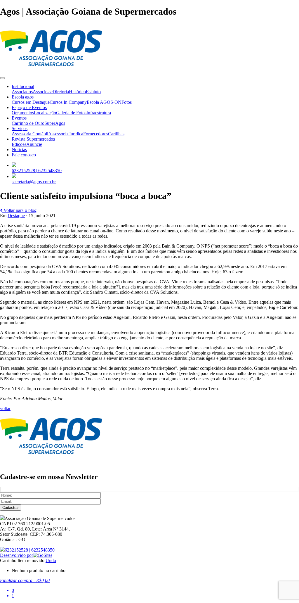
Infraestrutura (98, 112)
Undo (51, 560)
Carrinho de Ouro (28, 123)
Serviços (19, 128)
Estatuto (93, 91)
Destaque (16, 215)
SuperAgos (54, 123)
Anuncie (34, 144)
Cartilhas (116, 133)
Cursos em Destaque (31, 102)
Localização (45, 112)
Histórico (77, 91)
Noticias (19, 149)
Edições (19, 144)
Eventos (19, 117)
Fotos (126, 102)
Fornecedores (95, 133)
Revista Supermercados (33, 139)
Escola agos (23, 96)
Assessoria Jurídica (65, 133)
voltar (5, 408)
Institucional (23, 86)
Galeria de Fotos (71, 112)
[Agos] (51, 71)
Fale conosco (24, 154)
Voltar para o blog (19, 210)
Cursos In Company (68, 102)
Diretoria (61, 91)
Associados (22, 91)
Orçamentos (23, 112)
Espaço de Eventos (29, 107)
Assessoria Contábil (30, 133)
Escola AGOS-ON (104, 102)
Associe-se (43, 91)
